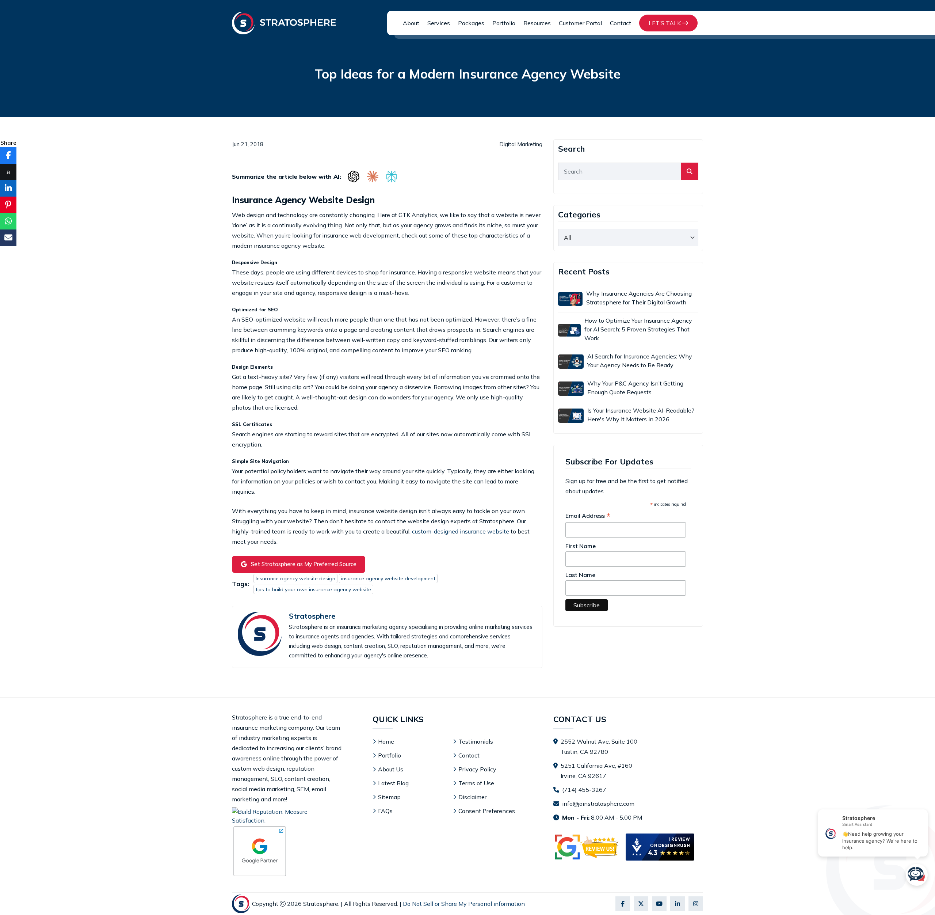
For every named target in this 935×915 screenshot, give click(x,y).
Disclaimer (472, 797)
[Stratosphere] (284, 23)
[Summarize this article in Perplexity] (391, 176)
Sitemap (389, 797)
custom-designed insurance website (460, 531)
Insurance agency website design (295, 578)
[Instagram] (695, 903)
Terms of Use (476, 783)
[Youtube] (659, 903)
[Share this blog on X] (8, 172)
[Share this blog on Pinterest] (8, 205)
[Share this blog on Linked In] (8, 188)
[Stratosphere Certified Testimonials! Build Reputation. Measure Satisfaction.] (286, 816)
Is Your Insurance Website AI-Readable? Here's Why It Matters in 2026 (640, 415)
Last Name (580, 574)
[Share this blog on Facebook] (8, 155)
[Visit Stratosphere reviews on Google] (587, 847)
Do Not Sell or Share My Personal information (464, 903)
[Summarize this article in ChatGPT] (354, 176)
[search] (689, 171)
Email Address (588, 516)
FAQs (385, 811)
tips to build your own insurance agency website (313, 589)
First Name (580, 546)
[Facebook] (622, 903)
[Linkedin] (677, 903)
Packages (471, 23)
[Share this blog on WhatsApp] (8, 221)
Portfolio (503, 23)
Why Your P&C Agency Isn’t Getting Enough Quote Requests (635, 388)
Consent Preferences (486, 811)
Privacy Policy (477, 769)
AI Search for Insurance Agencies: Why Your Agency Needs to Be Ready (639, 361)
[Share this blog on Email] (8, 237)
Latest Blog (393, 783)
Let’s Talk (665, 23)
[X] (641, 903)
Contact (620, 23)
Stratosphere (312, 616)
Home (386, 741)
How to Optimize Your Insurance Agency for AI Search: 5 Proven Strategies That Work (638, 329)
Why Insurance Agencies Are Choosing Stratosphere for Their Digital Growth (639, 298)
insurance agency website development (388, 578)
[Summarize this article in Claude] (373, 176)
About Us (390, 769)
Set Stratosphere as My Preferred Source (303, 564)
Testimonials (475, 741)
